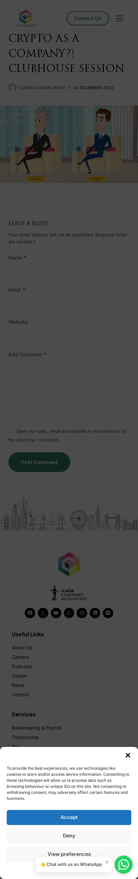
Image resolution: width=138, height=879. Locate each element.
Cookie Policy (52, 870)
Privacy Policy (82, 870)
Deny (69, 835)
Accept (69, 817)
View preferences (69, 854)
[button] (128, 755)
